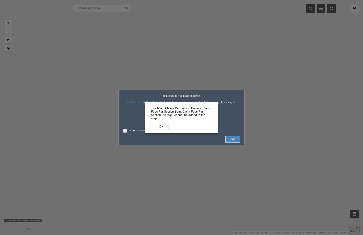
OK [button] (161, 126)
